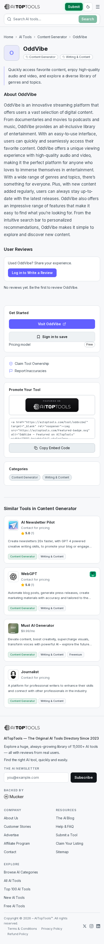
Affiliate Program (17, 843)
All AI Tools (12, 881)
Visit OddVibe (49, 324)
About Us (11, 818)
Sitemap (62, 852)
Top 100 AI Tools (17, 889)
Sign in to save (54, 337)
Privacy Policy (51, 928)
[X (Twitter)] (85, 926)
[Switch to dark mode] (88, 6)
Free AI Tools (14, 906)
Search (88, 19)
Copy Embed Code (54, 448)
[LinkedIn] (98, 926)
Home (8, 37)
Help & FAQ (65, 826)
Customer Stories (17, 826)
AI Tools (25, 37)
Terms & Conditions (22, 928)
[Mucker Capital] (14, 796)
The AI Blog (65, 818)
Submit (74, 7)
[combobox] (45, 19)
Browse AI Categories (21, 872)
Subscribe (83, 777)
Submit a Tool (66, 835)
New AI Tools (14, 897)
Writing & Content (78, 57)
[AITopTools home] (22, 7)
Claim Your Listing (69, 843)
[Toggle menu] (97, 6)
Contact (10, 852)
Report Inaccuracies (30, 371)
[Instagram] (91, 926)
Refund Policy (17, 934)
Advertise (11, 835)
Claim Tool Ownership (32, 363)
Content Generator (52, 37)
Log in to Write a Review (32, 273)
